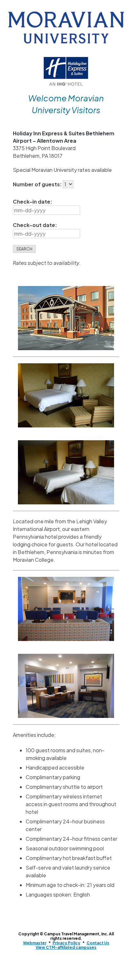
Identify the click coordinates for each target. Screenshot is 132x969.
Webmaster (34, 942)
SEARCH (24, 249)
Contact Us (98, 942)
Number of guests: (38, 184)
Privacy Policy (66, 942)
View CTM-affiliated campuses (66, 947)
